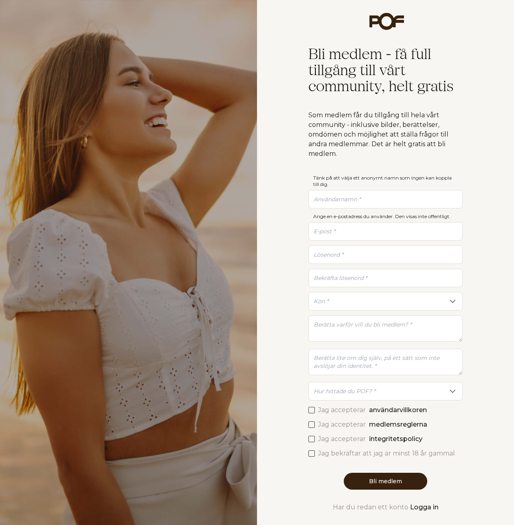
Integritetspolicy (395, 439)
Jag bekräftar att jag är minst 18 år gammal (386, 453)
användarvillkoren (398, 410)
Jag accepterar (372, 410)
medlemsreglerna (398, 424)
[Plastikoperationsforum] (385, 21)
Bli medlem (385, 481)
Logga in (424, 507)
